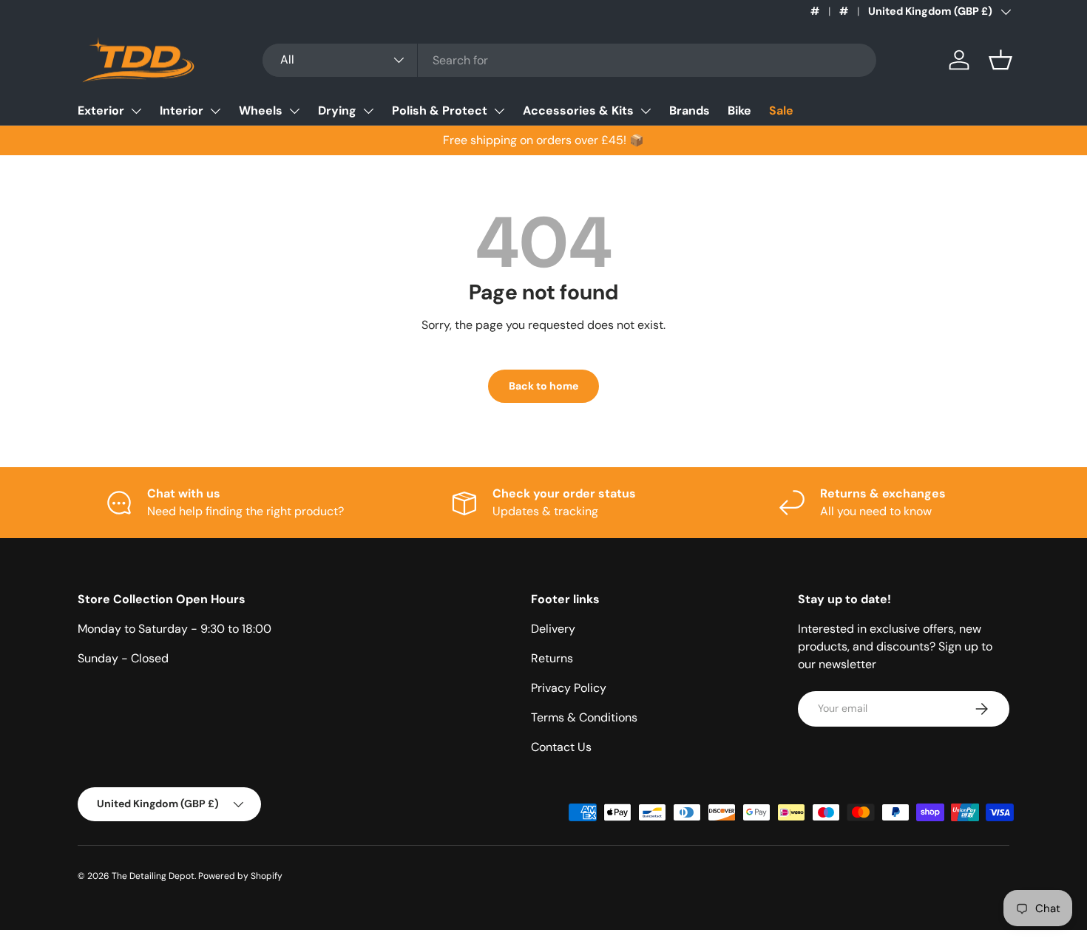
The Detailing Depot (153, 876)
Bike (739, 110)
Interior (181, 110)
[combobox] (569, 60)
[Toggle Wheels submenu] (294, 111)
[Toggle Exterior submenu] (136, 111)
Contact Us (561, 747)
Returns (552, 658)
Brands (689, 110)
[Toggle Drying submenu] (368, 111)
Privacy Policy (568, 688)
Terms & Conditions (584, 717)
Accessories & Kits (578, 110)
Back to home (543, 386)
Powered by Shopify (240, 876)
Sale (781, 110)
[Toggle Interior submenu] (215, 111)
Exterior (101, 110)
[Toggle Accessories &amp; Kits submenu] (645, 111)
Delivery (553, 628)
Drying (337, 110)
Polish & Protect (439, 110)
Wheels (260, 110)
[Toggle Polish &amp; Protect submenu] (499, 111)
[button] (1000, 60)
